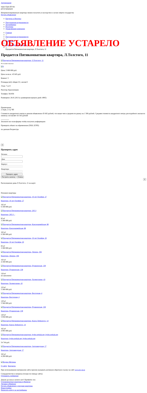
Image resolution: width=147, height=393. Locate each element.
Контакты (12, 366)
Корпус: (4, 164)
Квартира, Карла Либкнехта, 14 (13, 325)
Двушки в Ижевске (8, 384)
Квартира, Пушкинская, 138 (12, 270)
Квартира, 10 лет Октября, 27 (12, 201)
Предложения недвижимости (17, 23)
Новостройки (6, 388)
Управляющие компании (15, 29)
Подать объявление (8, 15)
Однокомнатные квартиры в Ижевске (16, 382)
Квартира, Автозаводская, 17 (12, 350)
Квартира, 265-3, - (8, 215)
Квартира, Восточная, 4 (10, 297)
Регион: (4, 154)
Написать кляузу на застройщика (14, 390)
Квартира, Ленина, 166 (10, 256)
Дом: (3, 159)
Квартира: (5, 169)
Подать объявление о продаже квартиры (17, 386)
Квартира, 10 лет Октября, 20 (12, 242)
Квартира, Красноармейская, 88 (13, 228)
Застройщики (11, 25)
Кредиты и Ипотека (13, 19)
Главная (9, 33)
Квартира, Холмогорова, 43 (12, 283)
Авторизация (6, 3)
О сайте (4, 366)
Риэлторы (9, 27)
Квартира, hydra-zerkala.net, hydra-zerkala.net (18, 338)
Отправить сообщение (9, 376)
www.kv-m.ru (80, 370)
